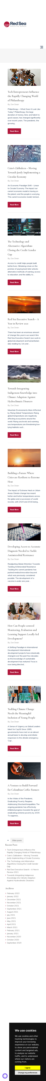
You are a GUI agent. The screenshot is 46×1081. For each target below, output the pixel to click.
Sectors (38, 16)
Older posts (17, 840)
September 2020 (14, 943)
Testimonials (36, 37)
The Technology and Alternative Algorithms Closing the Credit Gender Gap (22, 864)
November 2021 (14, 902)
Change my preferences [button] (27, 1073)
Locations (37, 43)
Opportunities (35, 3)
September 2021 (14, 909)
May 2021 (11, 921)
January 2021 (13, 933)
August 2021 (12, 912)
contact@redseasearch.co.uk (16, 976)
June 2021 (11, 918)
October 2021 (13, 905)
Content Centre (37, 30)
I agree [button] (27, 1068)
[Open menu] (41, 47)
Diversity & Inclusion (13, 1017)
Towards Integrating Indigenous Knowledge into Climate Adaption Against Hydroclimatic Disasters (21, 878)
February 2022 (13, 893)
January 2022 (13, 896)
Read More (14, 131)
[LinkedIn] (6, 967)
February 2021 (13, 930)
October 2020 (13, 939)
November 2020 (14, 936)
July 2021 (11, 915)
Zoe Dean (14, 104)
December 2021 (14, 899)
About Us (36, 23)
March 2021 (12, 927)
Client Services (37, 9)
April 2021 (11, 924)
